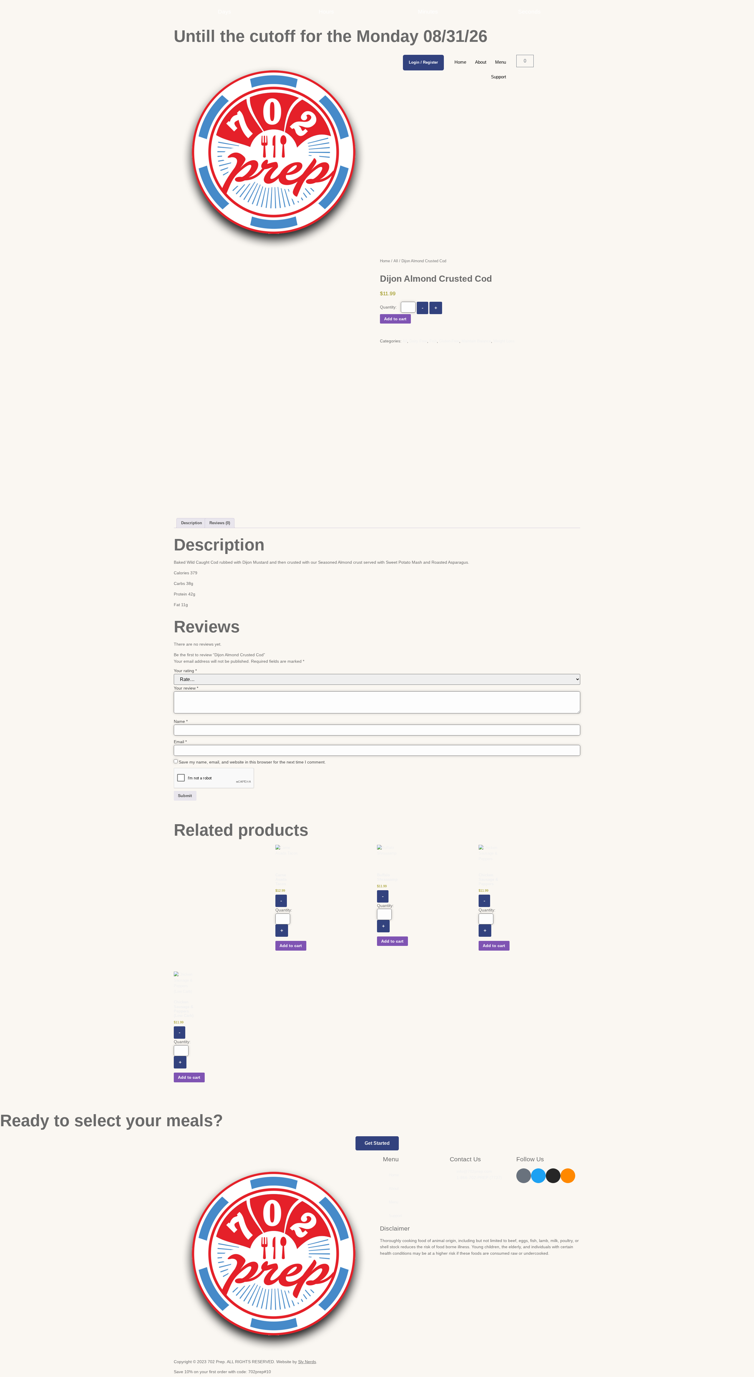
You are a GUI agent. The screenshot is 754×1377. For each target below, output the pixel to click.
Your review (186, 688)
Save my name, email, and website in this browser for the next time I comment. (252, 762)
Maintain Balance (476, 341)
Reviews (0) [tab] (219, 523)
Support (498, 76)
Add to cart (395, 318)
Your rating (185, 671)
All (395, 261)
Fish (433, 341)
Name (181, 721)
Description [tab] (191, 523)
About (480, 62)
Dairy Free (418, 341)
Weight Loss (504, 341)
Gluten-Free (449, 341)
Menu (500, 62)
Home (460, 62)
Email (180, 742)
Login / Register (423, 62)
